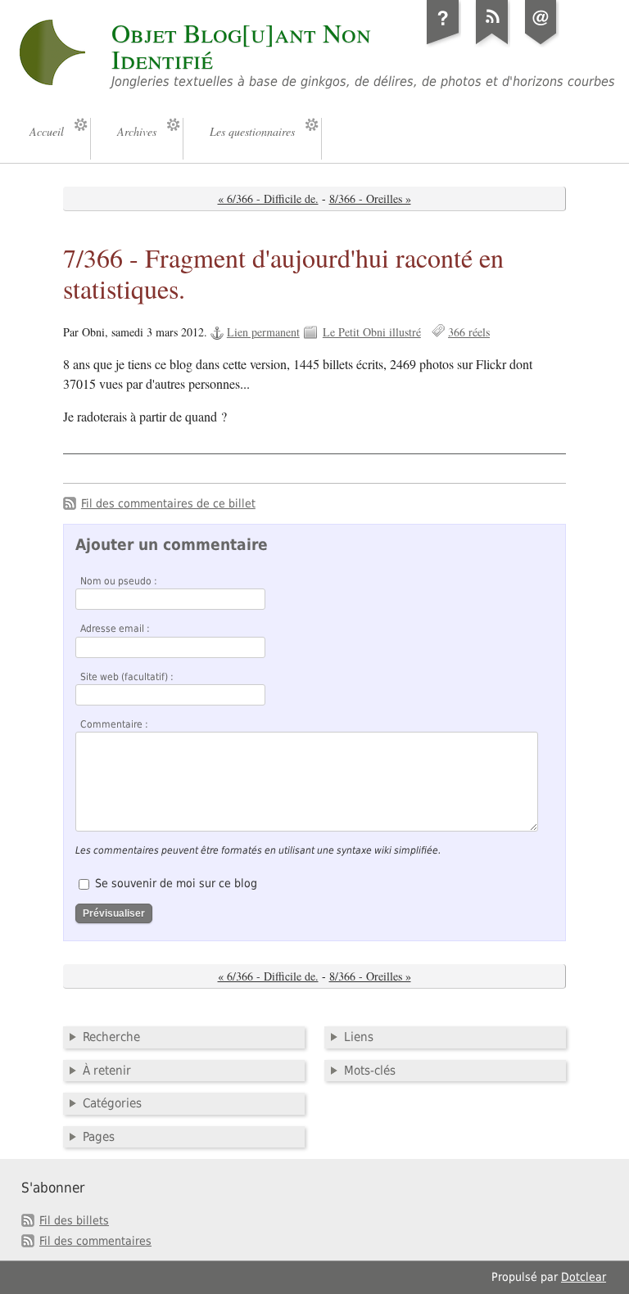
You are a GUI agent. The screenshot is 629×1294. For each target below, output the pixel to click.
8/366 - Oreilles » (370, 198)
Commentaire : (114, 724)
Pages (99, 1136)
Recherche (111, 1037)
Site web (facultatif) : (127, 677)
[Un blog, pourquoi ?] (443, 44)
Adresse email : (115, 628)
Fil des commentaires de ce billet (168, 503)
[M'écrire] (541, 44)
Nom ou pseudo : (118, 581)
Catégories (112, 1103)
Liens (358, 1037)
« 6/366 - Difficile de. (268, 198)
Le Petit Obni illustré (372, 332)
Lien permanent (263, 332)
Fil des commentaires (95, 1240)
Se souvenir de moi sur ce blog (176, 883)
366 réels (469, 332)
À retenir (107, 1070)
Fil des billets (74, 1220)
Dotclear (583, 1276)
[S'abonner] (492, 44)
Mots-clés (370, 1070)
